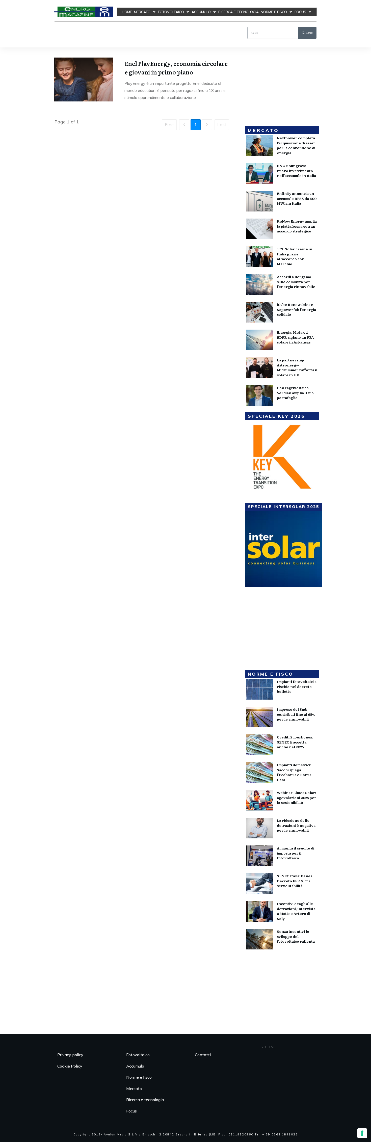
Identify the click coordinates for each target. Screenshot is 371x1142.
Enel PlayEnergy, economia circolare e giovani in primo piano (176, 67)
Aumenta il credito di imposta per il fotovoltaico (295, 852)
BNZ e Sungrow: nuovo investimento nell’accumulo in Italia (296, 170)
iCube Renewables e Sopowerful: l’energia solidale (296, 309)
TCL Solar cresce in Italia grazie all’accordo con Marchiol (294, 256)
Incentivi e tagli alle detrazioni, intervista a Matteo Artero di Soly (296, 911)
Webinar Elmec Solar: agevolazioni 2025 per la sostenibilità (296, 797)
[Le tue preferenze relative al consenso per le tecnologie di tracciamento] (362, 1133)
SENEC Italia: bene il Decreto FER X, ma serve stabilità (295, 880)
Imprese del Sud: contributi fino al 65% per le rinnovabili (296, 714)
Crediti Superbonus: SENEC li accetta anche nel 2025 (295, 741)
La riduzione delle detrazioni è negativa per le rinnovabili (296, 825)
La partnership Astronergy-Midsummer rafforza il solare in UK (297, 367)
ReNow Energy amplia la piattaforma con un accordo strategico (297, 226)
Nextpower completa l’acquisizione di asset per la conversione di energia (296, 145)
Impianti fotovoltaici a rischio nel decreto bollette (296, 686)
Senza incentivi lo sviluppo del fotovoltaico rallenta (296, 936)
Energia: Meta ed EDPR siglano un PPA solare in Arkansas (295, 337)
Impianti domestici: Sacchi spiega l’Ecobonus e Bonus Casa (294, 772)
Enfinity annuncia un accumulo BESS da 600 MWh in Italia (296, 198)
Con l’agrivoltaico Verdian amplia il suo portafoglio (295, 392)
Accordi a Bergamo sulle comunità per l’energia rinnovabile (296, 281)
